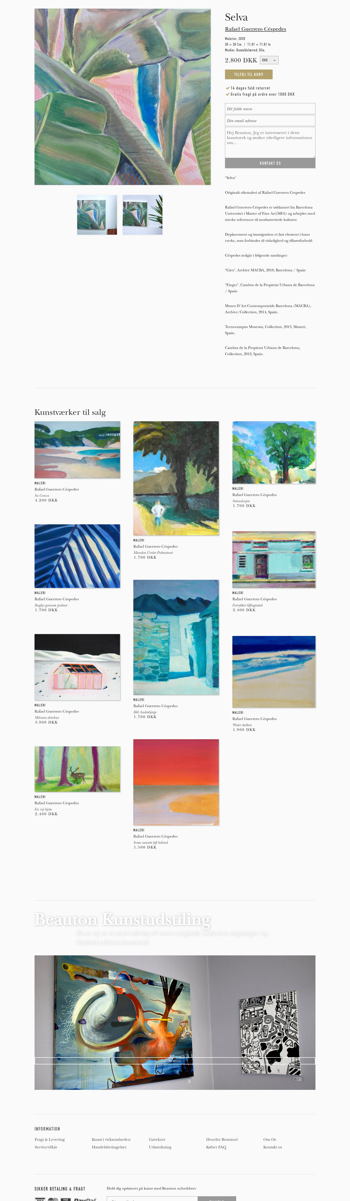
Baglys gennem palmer (51, 605)
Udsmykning (160, 1147)
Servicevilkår (46, 1147)
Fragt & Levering (50, 1139)
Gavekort (157, 1139)
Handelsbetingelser (109, 1147)
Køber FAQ (216, 1147)
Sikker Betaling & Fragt (60, 1189)
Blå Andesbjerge (144, 712)
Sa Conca (42, 495)
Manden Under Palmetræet (153, 553)
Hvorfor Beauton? (222, 1139)
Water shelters (241, 725)
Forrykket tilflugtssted (247, 605)
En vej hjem (43, 809)
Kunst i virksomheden (111, 1139)
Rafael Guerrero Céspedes (255, 29)
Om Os (269, 1139)
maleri (40, 483)
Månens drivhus (47, 717)
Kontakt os (272, 1147)
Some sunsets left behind (150, 842)
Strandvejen (241, 501)
